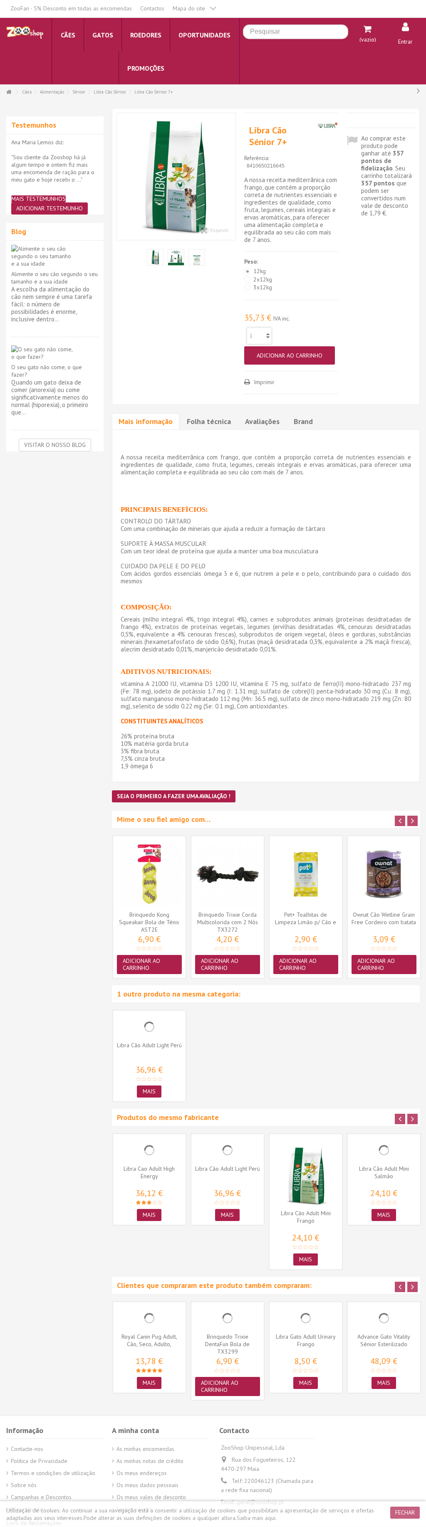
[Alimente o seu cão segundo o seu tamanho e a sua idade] (55, 256)
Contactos (152, 8)
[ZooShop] (24, 32)
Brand (303, 421)
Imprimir (263, 382)
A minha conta (135, 1430)
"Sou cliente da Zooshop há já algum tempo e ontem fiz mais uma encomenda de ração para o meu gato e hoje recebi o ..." (52, 168)
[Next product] (418, 91)
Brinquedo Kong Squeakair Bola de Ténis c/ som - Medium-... (149, 922)
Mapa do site (189, 8)
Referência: (256, 158)
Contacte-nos (27, 1449)
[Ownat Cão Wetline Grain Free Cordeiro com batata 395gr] (384, 874)
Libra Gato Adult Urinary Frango (306, 1340)
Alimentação (52, 92)
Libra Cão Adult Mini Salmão (384, 1172)
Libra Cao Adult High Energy (149, 1172)
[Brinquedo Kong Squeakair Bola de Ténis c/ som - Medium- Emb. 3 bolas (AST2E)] (149, 874)
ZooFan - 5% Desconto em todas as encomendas (71, 8)
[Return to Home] (8, 92)
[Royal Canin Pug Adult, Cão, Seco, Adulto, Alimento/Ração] (149, 1318)
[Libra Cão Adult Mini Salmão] (384, 1150)
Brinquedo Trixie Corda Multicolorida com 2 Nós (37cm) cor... (227, 922)
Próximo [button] (231, 176)
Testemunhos (33, 125)
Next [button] (412, 821)
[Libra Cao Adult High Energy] (149, 1150)
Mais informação (146, 421)
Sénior (78, 92)
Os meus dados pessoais (147, 1485)
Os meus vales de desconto (151, 1497)
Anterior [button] (121, 176)
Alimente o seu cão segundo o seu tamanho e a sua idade (54, 277)
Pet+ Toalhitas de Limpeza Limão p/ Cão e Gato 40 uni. (305, 922)
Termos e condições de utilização (53, 1473)
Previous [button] (400, 821)
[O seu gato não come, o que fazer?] (55, 352)
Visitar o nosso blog (55, 445)
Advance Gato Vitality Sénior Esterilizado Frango (383, 1344)
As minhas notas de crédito (149, 1461)
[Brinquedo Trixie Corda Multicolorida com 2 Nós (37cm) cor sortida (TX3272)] (227, 874)
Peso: (252, 261)
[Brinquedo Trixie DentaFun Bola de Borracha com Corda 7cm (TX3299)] (227, 1318)
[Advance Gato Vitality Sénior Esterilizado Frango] (384, 1318)
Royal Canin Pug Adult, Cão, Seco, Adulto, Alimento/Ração (149, 1344)
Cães (27, 92)
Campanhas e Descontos (41, 1497)
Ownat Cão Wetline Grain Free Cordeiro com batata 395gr (384, 922)
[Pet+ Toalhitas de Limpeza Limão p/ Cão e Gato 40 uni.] (305, 874)
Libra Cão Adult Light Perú (149, 1045)
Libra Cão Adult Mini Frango (306, 1216)
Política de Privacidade (39, 1461)
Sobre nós (24, 1485)
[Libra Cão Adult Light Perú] (149, 1026)
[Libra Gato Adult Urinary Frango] (305, 1318)
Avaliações (262, 421)
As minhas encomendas (145, 1449)
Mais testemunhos (38, 198)
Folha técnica (209, 421)
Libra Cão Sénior (110, 92)
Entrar (405, 41)
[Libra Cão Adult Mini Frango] (305, 1172)
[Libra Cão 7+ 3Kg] (176, 176)
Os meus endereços (141, 1473)
